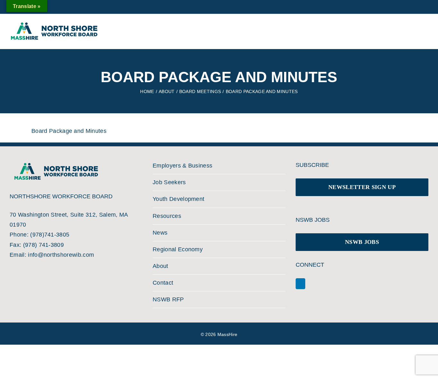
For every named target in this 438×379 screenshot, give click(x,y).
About (160, 266)
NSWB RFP (168, 299)
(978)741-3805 (49, 234)
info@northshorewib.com (61, 255)
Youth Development (178, 199)
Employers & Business (182, 165)
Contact (163, 283)
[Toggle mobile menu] (418, 28)
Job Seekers (169, 182)
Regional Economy (178, 249)
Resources (167, 216)
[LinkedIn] (300, 283)
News (160, 232)
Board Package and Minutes (68, 131)
